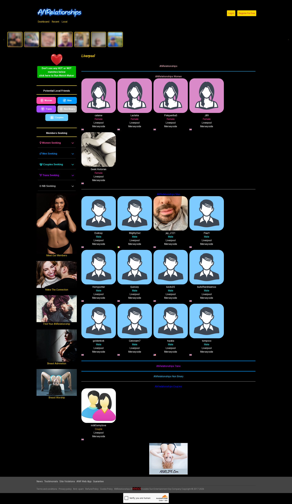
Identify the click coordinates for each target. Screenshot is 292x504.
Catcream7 (134, 340)
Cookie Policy (106, 489)
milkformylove (98, 425)
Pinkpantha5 (170, 115)
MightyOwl (134, 233)
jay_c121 (170, 233)
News (39, 481)
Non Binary (69, 109)
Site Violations (67, 481)
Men (69, 100)
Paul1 (207, 233)
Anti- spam (78, 489)
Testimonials (51, 481)
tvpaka (170, 340)
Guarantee (98, 481)
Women (48, 100)
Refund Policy (92, 489)
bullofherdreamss (206, 286)
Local (64, 21)
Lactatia (134, 115)
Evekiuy (98, 233)
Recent (55, 21)
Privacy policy (65, 489)
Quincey (134, 286)
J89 (207, 115)
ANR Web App (84, 481)
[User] (15, 39)
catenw (98, 115)
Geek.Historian (98, 169)
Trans (49, 109)
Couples (59, 117)
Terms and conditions (46, 489)
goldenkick (98, 340)
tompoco (206, 340)
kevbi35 (170, 286)
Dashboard (43, 21)
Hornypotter (98, 286)
